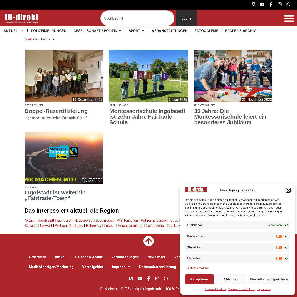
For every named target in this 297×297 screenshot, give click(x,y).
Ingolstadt (46, 220)
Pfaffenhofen (127, 220)
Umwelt (46, 226)
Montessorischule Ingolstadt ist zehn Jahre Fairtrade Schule (147, 117)
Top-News (175, 226)
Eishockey (93, 226)
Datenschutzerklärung (241, 289)
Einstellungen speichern (269, 279)
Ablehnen (231, 279)
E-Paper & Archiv (89, 257)
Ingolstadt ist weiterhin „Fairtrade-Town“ (55, 195)
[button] (288, 190)
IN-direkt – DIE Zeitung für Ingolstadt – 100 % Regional (146, 289)
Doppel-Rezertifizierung (56, 111)
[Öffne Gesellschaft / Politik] (120, 30)
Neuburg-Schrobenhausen (94, 220)
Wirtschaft (63, 226)
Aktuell (30, 220)
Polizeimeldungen (154, 220)
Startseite (31, 39)
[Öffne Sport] (143, 30)
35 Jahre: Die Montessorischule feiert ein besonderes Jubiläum (230, 117)
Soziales (31, 226)
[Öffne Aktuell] (22, 30)
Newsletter (156, 257)
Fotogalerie (155, 226)
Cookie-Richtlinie (215, 289)
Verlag (179, 257)
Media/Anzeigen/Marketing (51, 267)
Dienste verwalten (198, 267)
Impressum (264, 289)
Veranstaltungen (130, 226)
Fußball (109, 226)
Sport (78, 226)
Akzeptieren (199, 279)
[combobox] (137, 18)
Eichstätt (64, 220)
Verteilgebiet (92, 267)
